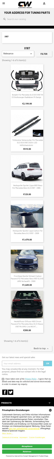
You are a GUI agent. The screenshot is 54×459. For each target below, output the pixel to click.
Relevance (18, 53)
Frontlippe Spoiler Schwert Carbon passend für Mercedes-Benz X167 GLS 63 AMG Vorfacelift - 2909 (27, 278)
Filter (43, 53)
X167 (6, 36)
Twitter (10, 392)
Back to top (41, 348)
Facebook (4, 392)
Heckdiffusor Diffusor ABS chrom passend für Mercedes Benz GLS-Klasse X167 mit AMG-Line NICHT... (27, 324)
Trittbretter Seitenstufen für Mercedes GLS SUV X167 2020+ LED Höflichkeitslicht (27, 142)
